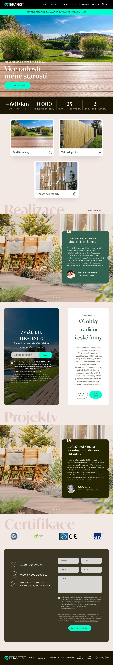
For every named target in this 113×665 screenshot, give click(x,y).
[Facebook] (98, 658)
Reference (71, 657)
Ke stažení (80, 657)
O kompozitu (41, 657)
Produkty (54, 4)
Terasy (32, 657)
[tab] (53, 297)
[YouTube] (102, 658)
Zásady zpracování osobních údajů (86, 621)
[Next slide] (109, 258)
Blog (74, 4)
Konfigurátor (84, 4)
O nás (45, 4)
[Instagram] (107, 658)
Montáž (61, 657)
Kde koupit (96, 4)
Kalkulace (52, 657)
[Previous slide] (4, 258)
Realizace (65, 4)
